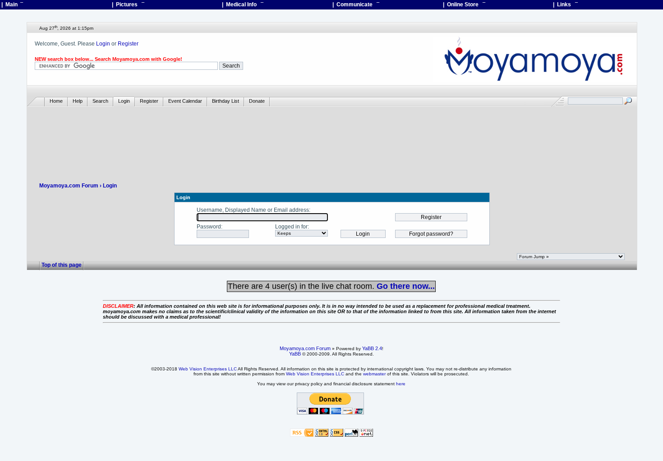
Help (78, 101)
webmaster (374, 373)
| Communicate (355, 4)
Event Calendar (185, 101)
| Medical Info (242, 4)
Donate (257, 101)
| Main (12, 4)
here (400, 383)
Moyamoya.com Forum (68, 186)
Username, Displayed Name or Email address (253, 210)
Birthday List (225, 101)
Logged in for (291, 227)
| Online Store (464, 4)
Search (100, 101)
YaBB (295, 353)
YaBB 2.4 (372, 348)
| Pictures (128, 4)
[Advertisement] (332, 133)
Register (128, 44)
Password (209, 227)
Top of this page (61, 265)
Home (56, 101)
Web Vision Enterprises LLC (208, 368)
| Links (565, 4)
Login (103, 44)
